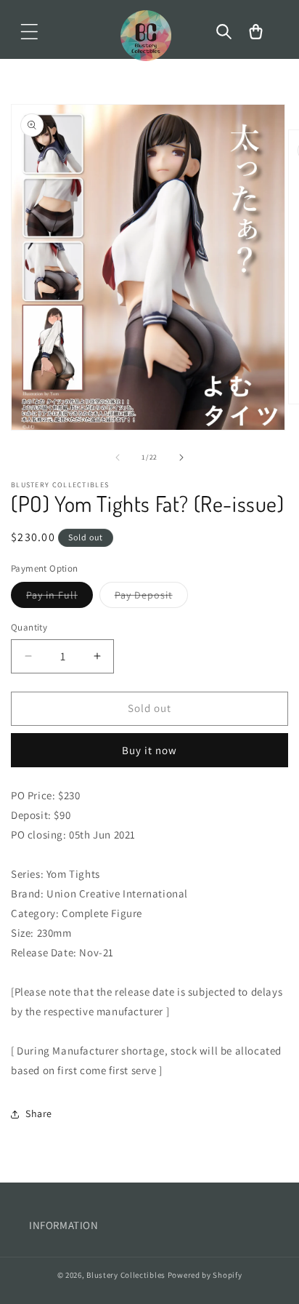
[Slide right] (181, 457)
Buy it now (149, 750)
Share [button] (38, 1113)
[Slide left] (118, 457)
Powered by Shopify (205, 1275)
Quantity (29, 627)
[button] (29, 32)
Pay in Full (59, 598)
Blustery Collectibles (126, 1275)
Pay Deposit (151, 598)
